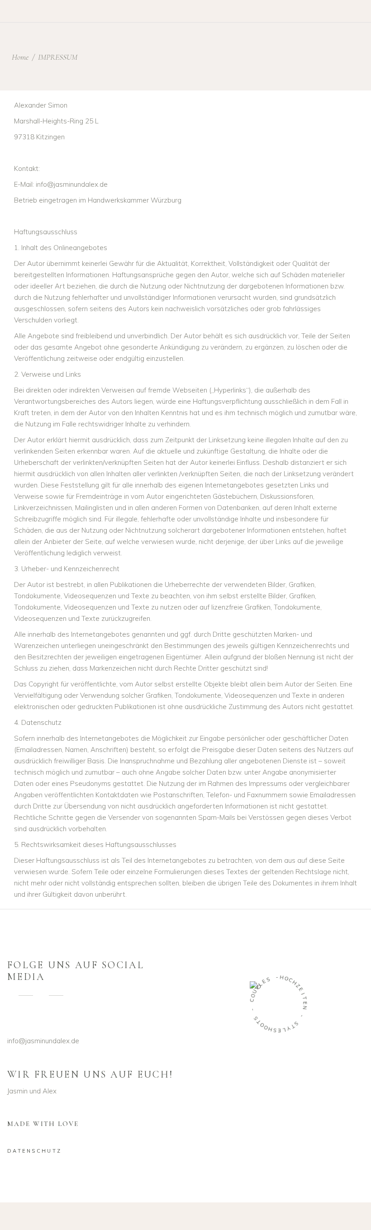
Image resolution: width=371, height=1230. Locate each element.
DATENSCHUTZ (34, 1151)
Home (20, 57)
